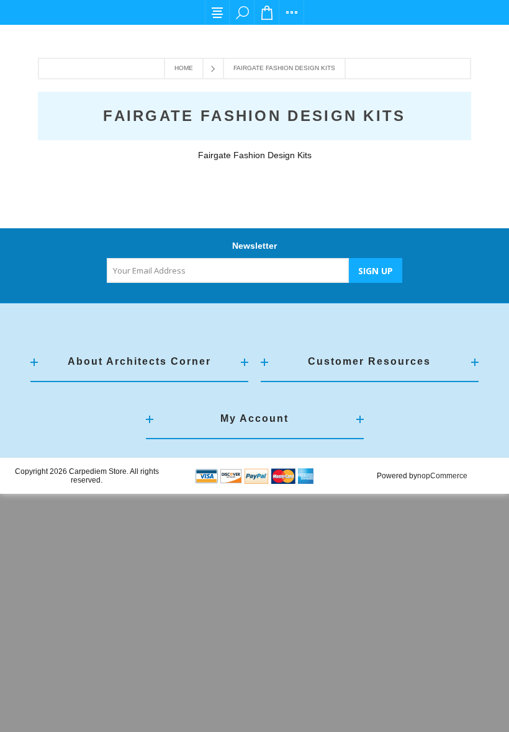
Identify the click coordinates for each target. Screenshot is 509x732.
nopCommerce (442, 475)
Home (183, 68)
